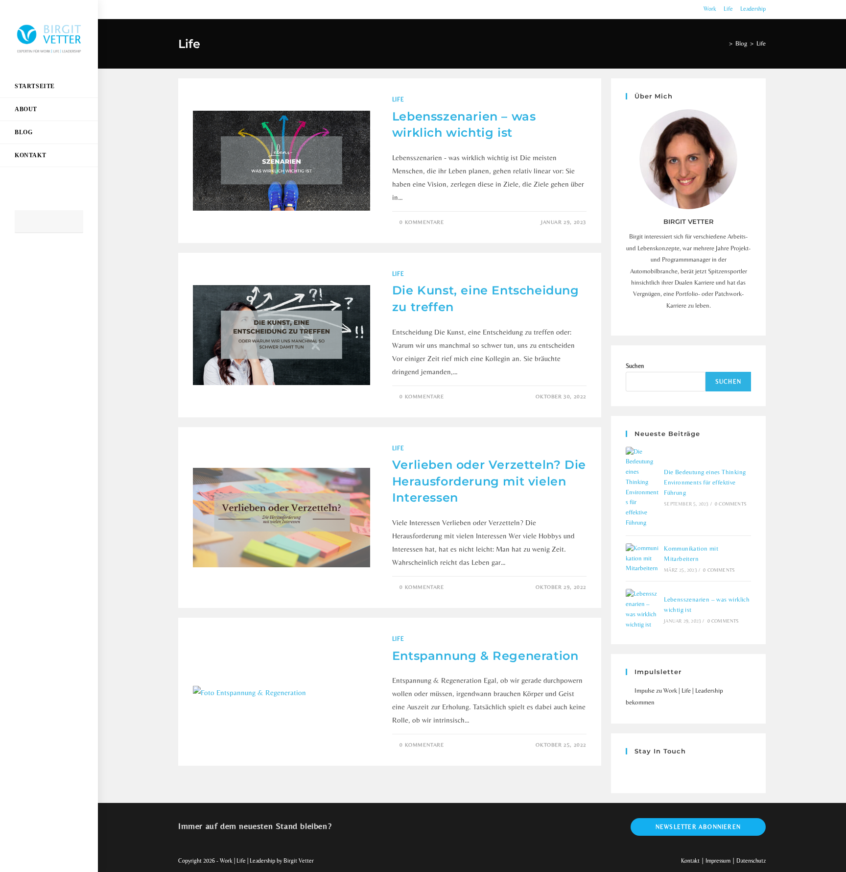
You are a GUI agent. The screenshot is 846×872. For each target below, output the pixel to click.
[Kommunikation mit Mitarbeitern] (642, 558)
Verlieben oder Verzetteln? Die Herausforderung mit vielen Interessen (489, 481)
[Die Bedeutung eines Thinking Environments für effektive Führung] (642, 487)
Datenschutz (751, 860)
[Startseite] (723, 43)
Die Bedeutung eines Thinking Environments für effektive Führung (705, 482)
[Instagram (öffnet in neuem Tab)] (21, 260)
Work (710, 8)
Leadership (753, 8)
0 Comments (731, 504)
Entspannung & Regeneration (485, 656)
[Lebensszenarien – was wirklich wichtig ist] (642, 609)
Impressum (717, 860)
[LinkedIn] (643, 771)
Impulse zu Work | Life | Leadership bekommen (674, 696)
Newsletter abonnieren (698, 827)
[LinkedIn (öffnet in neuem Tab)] (35, 260)
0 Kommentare (422, 222)
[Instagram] (631, 771)
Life (728, 8)
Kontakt (690, 860)
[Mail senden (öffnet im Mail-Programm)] (49, 260)
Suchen (635, 365)
